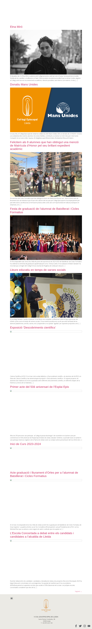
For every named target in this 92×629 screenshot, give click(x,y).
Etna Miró (16, 26)
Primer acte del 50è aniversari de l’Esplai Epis (39, 386)
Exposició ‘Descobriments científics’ (33, 327)
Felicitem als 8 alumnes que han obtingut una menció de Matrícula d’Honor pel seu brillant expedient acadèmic (44, 146)
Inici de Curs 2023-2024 (25, 444)
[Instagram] (84, 626)
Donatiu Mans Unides (24, 84)
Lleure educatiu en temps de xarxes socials (38, 269)
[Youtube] (89, 626)
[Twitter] (80, 626)
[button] (11, 598)
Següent (78, 591)
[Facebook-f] (76, 626)
